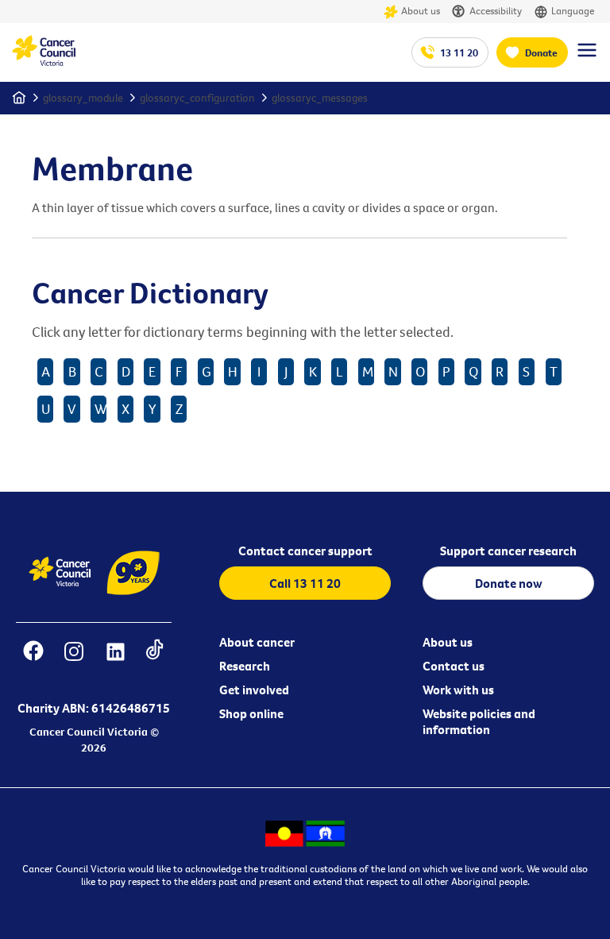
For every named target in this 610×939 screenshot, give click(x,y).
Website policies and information (479, 721)
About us (420, 10)
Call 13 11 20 (305, 583)
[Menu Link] (587, 57)
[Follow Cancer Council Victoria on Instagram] (74, 661)
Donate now (508, 583)
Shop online (251, 713)
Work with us (458, 689)
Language (572, 10)
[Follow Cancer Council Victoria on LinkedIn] (114, 661)
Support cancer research (508, 550)
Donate (541, 52)
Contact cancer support (305, 550)
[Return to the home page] (43, 62)
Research (244, 666)
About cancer (257, 642)
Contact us (454, 666)
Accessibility (495, 10)
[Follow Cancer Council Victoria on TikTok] (155, 661)
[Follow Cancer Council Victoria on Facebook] (34, 661)
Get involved (254, 689)
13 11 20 (459, 52)
